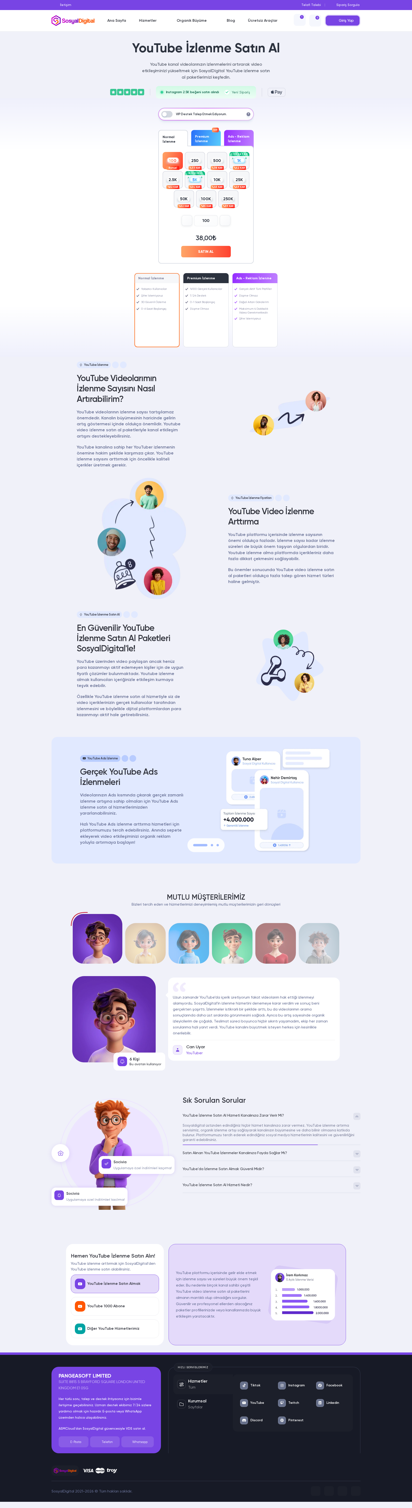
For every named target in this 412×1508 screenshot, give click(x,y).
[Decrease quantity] (187, 220)
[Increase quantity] (225, 220)
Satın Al (206, 251)
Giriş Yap (346, 20)
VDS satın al (135, 1428)
